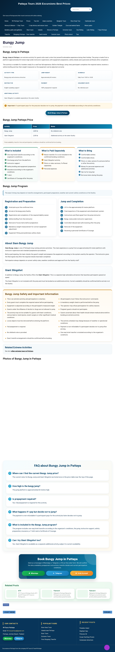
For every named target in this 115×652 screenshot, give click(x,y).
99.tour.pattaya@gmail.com (15, 631)
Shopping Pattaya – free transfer (24, 34)
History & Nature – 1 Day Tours (14, 25)
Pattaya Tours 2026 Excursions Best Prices (44, 3)
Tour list (36, 21)
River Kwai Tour (75, 21)
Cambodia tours (90, 21)
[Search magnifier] (90, 9)
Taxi (77, 34)
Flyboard (57, 591)
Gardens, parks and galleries (13, 30)
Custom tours (55, 34)
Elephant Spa (84, 631)
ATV (19, 591)
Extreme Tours (46, 636)
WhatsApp (8, 638)
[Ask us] (107, 647)
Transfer (7, 34)
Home (6, 21)
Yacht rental (43, 34)
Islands (40, 30)
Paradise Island (84, 628)
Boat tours (30, 30)
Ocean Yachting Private (87, 637)
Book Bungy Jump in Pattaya (57, 113)
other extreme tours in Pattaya (22, 351)
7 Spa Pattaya (102, 30)
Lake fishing (90, 30)
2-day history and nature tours (38, 25)
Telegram (19, 638)
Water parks (88, 25)
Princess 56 (83, 634)
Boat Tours (44, 633)
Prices (28, 21)
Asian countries (47, 21)
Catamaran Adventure (86, 640)
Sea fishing (79, 30)
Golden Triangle (57, 25)
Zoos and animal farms (73, 25)
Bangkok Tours (61, 21)
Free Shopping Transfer (48, 639)
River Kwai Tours (46, 627)
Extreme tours (67, 30)
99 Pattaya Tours (17, 21)
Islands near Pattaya (47, 630)
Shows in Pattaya (52, 30)
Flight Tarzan (10, 612)
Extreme (6, 604)
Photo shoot (69, 34)
